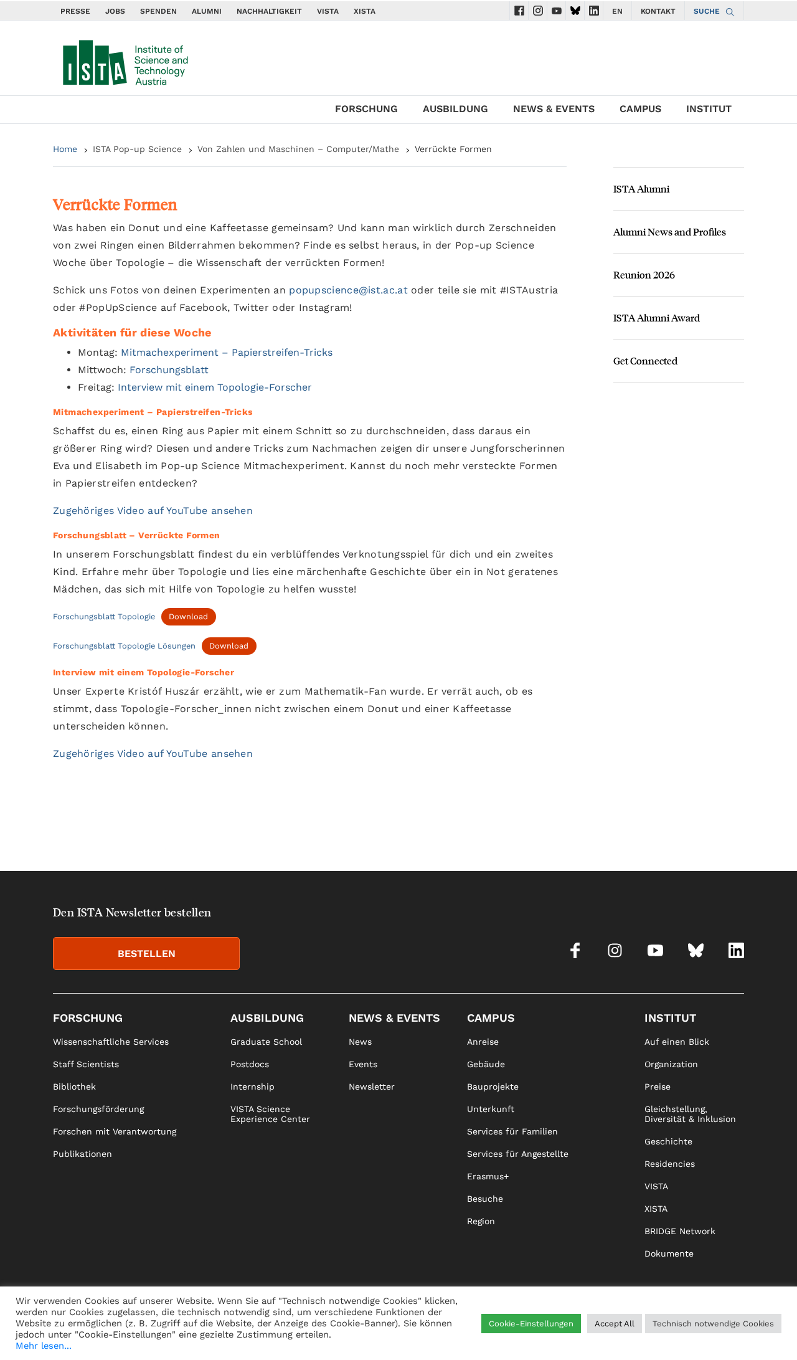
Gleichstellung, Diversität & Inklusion (690, 1114)
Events (363, 1064)
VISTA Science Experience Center (270, 1114)
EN (617, 11)
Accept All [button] (614, 1323)
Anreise (483, 1042)
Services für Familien (512, 1131)
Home (65, 149)
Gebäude (486, 1064)
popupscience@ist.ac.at (348, 290)
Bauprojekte (493, 1086)
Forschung (366, 109)
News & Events (554, 109)
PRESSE (75, 11)
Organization (671, 1064)
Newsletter (372, 1086)
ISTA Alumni (641, 188)
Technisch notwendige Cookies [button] (713, 1323)
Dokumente (669, 1253)
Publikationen (82, 1154)
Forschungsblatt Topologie (104, 616)
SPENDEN (158, 11)
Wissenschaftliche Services (111, 1042)
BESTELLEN (147, 953)
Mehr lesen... (44, 1345)
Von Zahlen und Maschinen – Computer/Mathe (298, 149)
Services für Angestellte (517, 1154)
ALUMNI (207, 11)
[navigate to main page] (124, 60)
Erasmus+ (488, 1176)
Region (481, 1221)
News (360, 1042)
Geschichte (668, 1141)
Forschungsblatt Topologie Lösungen (124, 645)
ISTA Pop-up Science (137, 149)
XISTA (364, 11)
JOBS (115, 11)
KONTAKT (658, 11)
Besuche (485, 1199)
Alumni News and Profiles (669, 231)
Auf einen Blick (676, 1042)
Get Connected (645, 360)
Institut (709, 109)
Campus (640, 109)
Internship (252, 1086)
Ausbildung (455, 109)
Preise (657, 1086)
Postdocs (249, 1064)
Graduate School (266, 1042)
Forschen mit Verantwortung (114, 1131)
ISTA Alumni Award (656, 317)
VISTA (328, 11)
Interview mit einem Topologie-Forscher (215, 387)
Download (188, 616)
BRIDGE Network (679, 1231)
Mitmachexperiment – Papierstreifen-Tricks (226, 352)
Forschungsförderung (98, 1109)
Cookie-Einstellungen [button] (531, 1323)
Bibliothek (74, 1086)
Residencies (669, 1164)
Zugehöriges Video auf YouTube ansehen (153, 510)
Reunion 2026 (644, 274)
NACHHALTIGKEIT (269, 11)
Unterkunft (490, 1109)
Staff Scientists (86, 1064)
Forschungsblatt (169, 370)
